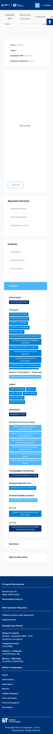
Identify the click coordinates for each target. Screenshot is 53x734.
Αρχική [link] (5, 675)
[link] (50, 22)
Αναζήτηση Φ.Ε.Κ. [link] (9, 620)
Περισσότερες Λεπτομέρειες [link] (12, 639)
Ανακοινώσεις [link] (8, 680)
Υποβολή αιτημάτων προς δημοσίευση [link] (18, 615)
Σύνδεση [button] (47, 5)
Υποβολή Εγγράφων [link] (10, 693)
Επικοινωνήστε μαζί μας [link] (12, 599)
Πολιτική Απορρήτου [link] (10, 703)
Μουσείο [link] (5, 689)
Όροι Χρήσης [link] (7, 707)
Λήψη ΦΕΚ (15, 185)
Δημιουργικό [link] (7, 684)
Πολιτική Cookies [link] (9, 698)
